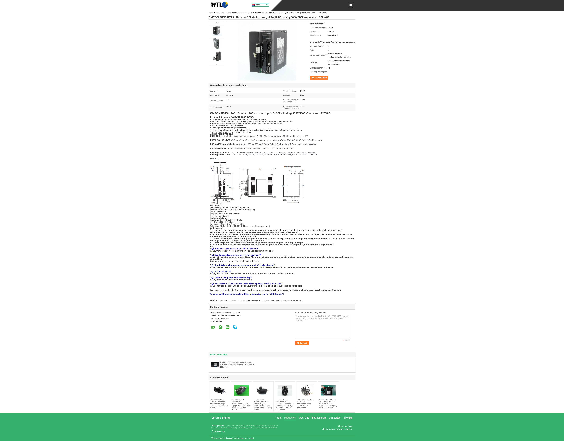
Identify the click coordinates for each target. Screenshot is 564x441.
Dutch (257, 5)
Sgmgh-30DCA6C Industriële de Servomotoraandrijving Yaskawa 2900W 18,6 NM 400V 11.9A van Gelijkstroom (284, 405)
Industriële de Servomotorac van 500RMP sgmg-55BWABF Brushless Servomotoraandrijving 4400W (263, 405)
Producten (220, 13)
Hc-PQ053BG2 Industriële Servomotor (231, 301)
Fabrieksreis (319, 417)
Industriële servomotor (236, 13)
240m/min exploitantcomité (292, 301)
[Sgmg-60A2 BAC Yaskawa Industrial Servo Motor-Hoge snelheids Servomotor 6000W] (219, 390)
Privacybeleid (218, 425)
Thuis (211, 13)
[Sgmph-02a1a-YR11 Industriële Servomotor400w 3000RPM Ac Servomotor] (306, 390)
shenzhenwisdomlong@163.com (337, 429)
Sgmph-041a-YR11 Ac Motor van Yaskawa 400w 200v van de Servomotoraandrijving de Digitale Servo (328, 404)
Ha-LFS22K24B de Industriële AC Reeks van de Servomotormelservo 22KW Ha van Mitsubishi (237, 364)
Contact (313, 77)
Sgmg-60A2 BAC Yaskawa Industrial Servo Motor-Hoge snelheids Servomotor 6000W (219, 404)
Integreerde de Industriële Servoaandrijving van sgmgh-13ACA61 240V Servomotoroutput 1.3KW (241, 405)
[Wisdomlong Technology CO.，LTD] (218, 4)
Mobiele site (219, 431)
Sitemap (347, 417)
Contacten (334, 417)
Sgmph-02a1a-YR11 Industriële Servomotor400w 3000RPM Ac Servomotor (305, 404)
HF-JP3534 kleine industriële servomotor (264, 301)
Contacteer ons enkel (244, 438)
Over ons (304, 417)
